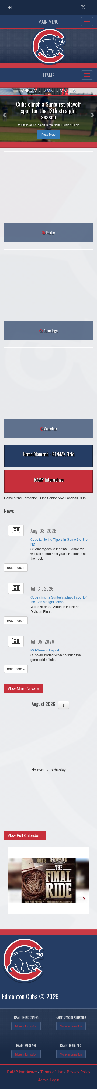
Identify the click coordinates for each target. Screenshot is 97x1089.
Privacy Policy (78, 1071)
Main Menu (48, 21)
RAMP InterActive (22, 1071)
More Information (26, 1026)
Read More (48, 134)
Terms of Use (51, 1071)
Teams (48, 75)
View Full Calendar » (25, 835)
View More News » (23, 688)
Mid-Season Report (44, 650)
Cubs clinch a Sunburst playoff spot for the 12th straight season (58, 599)
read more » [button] (16, 567)
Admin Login (48, 1080)
